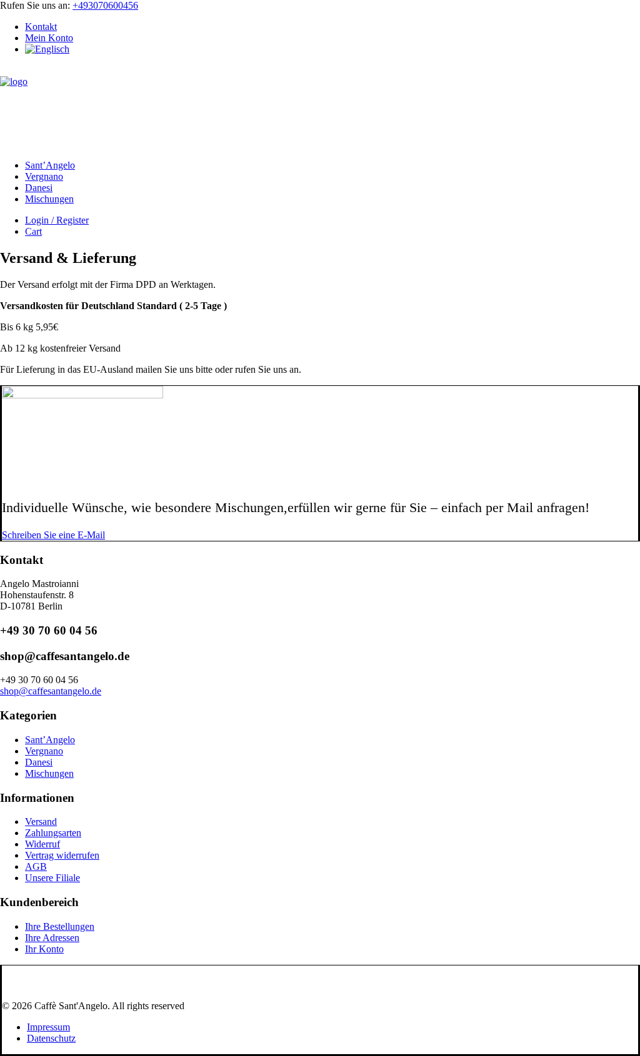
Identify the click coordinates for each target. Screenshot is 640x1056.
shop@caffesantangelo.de (50, 691)
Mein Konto (49, 37)
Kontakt (41, 26)
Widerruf (42, 844)
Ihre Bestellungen (59, 926)
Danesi (38, 187)
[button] (53, 535)
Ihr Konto (44, 949)
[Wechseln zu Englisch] (47, 49)
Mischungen (49, 199)
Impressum (48, 1027)
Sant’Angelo (50, 165)
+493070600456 (105, 5)
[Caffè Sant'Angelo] (320, 107)
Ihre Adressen (52, 937)
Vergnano (44, 176)
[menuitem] (332, 26)
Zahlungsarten (53, 832)
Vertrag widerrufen (62, 855)
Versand (41, 821)
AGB (36, 866)
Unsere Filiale (52, 877)
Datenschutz (51, 1038)
